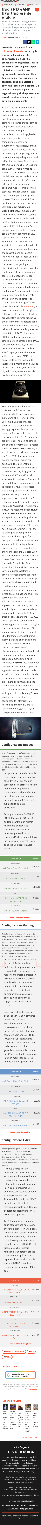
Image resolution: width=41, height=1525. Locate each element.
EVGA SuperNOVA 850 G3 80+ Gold (15, 1336)
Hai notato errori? (10, 1366)
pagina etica (33, 1389)
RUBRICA (4, 37)
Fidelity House (33, 1505)
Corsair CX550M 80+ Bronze (15, 1125)
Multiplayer (6, 1505)
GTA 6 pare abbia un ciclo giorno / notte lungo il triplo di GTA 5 (20, 1419)
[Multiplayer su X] (12, 1451)
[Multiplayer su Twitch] (24, 1451)
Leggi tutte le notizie (30, 1437)
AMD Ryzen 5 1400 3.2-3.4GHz (16, 868)
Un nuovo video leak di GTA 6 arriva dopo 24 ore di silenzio (35, 1419)
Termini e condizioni (10, 1489)
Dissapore (24, 1505)
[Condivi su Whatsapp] (33, 42)
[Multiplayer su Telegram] (20, 1451)
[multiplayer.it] (20, 1447)
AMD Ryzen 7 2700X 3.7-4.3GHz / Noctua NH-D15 (15, 1291)
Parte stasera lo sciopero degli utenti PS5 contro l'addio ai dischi (5, 1420)
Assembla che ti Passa (14, 1351)
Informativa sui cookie (15, 1487)
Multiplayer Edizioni (26, 1509)
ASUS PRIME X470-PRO (15, 1302)
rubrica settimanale (12, 51)
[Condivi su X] (29, 42)
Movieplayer (15, 1505)
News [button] (31, 5)
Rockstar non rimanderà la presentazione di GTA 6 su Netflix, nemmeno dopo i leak (28, 1422)
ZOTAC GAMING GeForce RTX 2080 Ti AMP (15, 1313)
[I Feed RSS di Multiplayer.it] (32, 1451)
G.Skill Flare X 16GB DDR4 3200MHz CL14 (15, 1325)
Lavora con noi (20, 1492)
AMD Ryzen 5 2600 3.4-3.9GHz (15, 1081)
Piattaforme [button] (8, 5)
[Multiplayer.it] (10, 1)
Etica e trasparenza (24, 1489)
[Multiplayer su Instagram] (16, 1451)
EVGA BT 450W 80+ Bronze (15, 910)
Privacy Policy (28, 1487)
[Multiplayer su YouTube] (28, 1451)
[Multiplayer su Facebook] (8, 1451)
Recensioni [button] (20, 5)
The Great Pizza (13, 1509)
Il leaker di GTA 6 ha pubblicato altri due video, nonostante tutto (13, 1420)
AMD (31, 1351)
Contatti (34, 1489)
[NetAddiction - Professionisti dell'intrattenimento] (25, 1501)
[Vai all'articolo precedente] (39, 963)
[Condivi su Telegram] (37, 42)
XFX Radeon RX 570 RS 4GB (16, 888)
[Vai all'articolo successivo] (2, 963)
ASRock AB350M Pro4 (15, 878)
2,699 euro (29, 306)
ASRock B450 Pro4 (15, 1091)
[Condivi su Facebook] (25, 42)
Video (37, 5)
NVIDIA (7, 1357)
